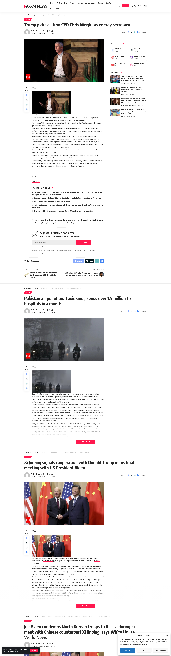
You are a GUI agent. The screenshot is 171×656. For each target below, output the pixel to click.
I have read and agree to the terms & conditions (48, 247)
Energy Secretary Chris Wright (79, 220)
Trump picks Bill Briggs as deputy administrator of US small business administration (63, 211)
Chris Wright (72, 118)
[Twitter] (138, 50)
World (28, 19)
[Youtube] (119, 64)
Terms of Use (14, 651)
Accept (127, 650)
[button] (167, 635)
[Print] (137, 32)
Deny (144, 650)
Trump (44, 223)
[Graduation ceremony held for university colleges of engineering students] (115, 90)
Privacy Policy (87, 250)
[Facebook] (119, 50)
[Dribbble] (138, 64)
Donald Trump (51, 118)
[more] (119, 6)
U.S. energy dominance (54, 223)
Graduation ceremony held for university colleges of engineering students (132, 90)
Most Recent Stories (127, 105)
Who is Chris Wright (69, 223)
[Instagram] (138, 57)
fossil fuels (92, 220)
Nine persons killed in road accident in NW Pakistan (52, 202)
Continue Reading (85, 442)
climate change (53, 220)
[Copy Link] (134, 32)
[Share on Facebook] (128, 32)
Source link (36, 182)
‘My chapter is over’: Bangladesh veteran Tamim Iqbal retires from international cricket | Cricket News (132, 79)
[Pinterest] (119, 57)
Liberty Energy (36, 223)
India (122, 94)
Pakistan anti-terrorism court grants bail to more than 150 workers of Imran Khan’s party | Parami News (133, 101)
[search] (135, 6)
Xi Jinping (48, 558)
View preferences (160, 650)
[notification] (132, 6)
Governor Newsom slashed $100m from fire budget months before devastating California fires (67, 198)
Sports (123, 83)
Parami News (35, 6)
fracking (100, 220)
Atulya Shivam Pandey (38, 31)
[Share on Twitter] (131, 32)
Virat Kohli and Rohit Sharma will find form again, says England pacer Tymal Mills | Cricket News (133, 112)
